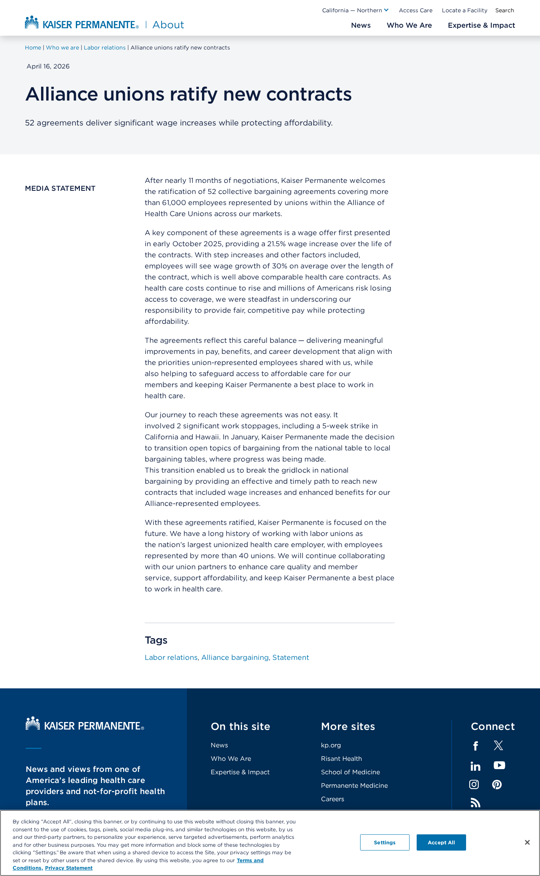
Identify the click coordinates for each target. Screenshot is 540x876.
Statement (290, 657)
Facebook (475, 746)
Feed (475, 803)
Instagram (474, 784)
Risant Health (341, 758)
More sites (348, 726)
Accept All (441, 842)
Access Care (415, 10)
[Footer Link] (498, 748)
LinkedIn (475, 766)
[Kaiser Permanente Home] (85, 728)
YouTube (499, 765)
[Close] (527, 842)
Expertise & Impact (240, 772)
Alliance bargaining (235, 657)
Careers (332, 799)
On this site (240, 726)
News (219, 745)
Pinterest (497, 784)
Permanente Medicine (354, 785)
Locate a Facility (464, 10)
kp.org (331, 745)
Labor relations (171, 657)
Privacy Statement (69, 868)
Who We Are (231, 758)
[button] (355, 10)
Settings (385, 842)
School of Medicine (350, 772)
